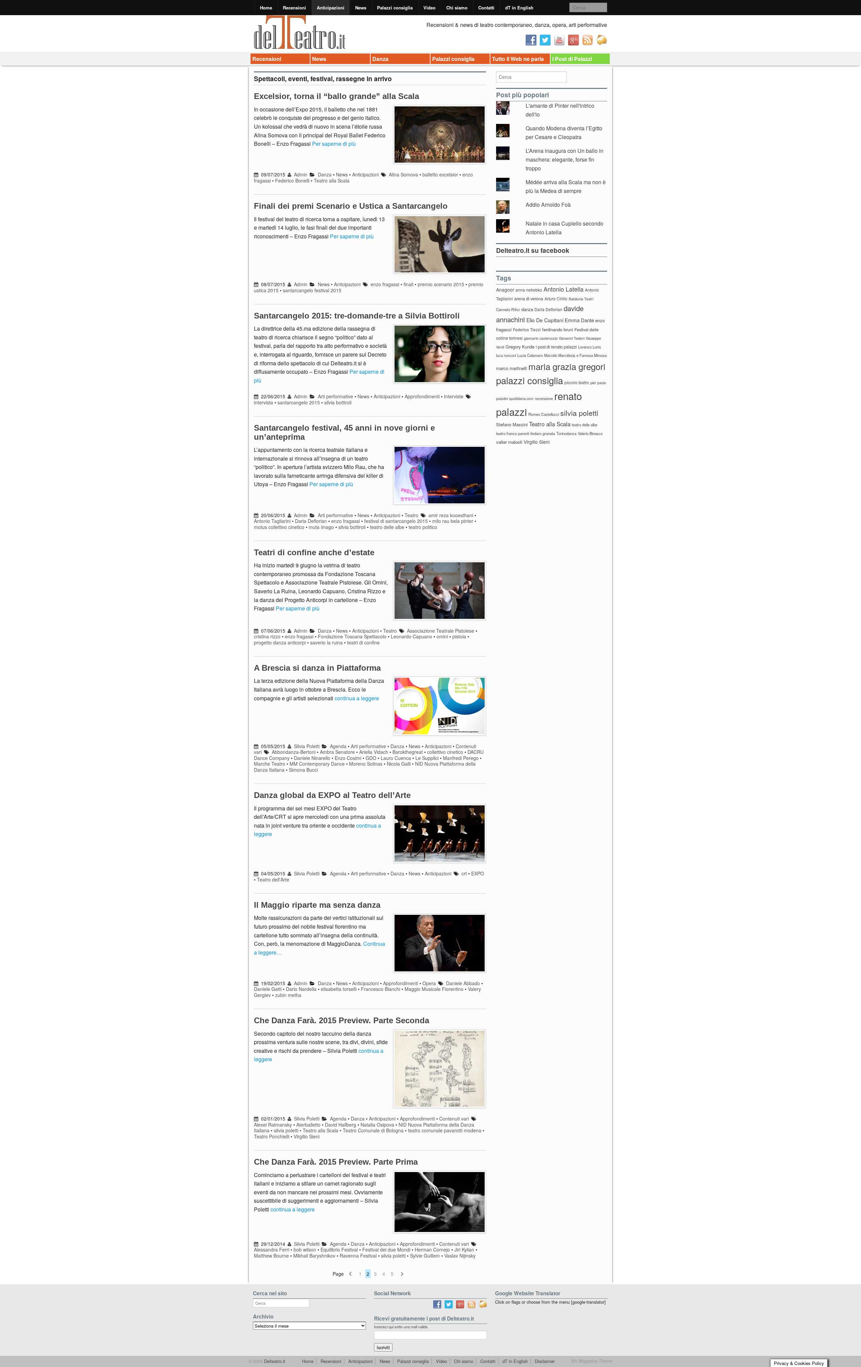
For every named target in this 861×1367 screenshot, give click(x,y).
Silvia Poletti (306, 746)
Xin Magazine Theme (591, 1361)
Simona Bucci (303, 769)
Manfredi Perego (461, 758)
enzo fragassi (385, 284)
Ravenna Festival (358, 1255)
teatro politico (423, 527)
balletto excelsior (440, 174)
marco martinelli (511, 368)
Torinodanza (566, 433)
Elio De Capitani (544, 320)
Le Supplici (427, 758)
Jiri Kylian (464, 1249)
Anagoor (505, 289)
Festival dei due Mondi (386, 1249)
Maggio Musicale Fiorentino (434, 989)
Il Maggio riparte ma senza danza (317, 904)
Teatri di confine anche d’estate (314, 552)
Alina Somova (403, 174)
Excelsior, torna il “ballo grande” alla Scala (336, 96)
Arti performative (335, 396)
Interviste (453, 396)
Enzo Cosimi (348, 758)
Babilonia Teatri (581, 298)
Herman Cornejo (432, 1249)
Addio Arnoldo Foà (548, 204)
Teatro (411, 515)
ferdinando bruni (557, 329)
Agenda (338, 746)
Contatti (486, 7)
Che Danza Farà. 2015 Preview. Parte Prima (336, 1161)
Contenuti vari (454, 1118)
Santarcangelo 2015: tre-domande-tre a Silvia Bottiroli (357, 315)
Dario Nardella (301, 989)
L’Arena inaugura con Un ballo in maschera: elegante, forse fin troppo (564, 159)
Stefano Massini (512, 424)
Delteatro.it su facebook (532, 250)
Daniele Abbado (463, 983)
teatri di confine (363, 642)
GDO (371, 758)
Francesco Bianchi (380, 989)
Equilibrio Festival (339, 1249)
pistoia (459, 636)
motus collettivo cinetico (279, 527)
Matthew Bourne (271, 1255)
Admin (300, 174)
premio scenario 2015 (441, 284)
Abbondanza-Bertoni (293, 751)
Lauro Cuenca (396, 758)
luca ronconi (506, 355)
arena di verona (528, 299)
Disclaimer (545, 1361)
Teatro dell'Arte (273, 879)
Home (266, 7)
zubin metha (288, 995)
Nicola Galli (399, 763)
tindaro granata (542, 433)
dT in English (519, 7)
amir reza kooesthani (450, 515)
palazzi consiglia (529, 380)
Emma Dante (579, 320)
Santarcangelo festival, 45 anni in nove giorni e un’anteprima (344, 432)
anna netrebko (529, 290)
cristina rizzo (267, 636)
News (360, 7)
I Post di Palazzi (572, 59)
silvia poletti (286, 1130)
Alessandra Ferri (271, 1249)
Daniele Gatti (268, 989)
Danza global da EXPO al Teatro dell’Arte (332, 795)
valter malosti (509, 442)
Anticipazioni (330, 7)
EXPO (477, 873)
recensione (544, 398)
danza (527, 309)
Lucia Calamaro (530, 355)
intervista (263, 402)
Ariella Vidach (373, 751)
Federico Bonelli (292, 180)
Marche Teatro (269, 763)
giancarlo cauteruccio (541, 338)
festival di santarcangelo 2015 (396, 521)
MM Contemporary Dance (317, 763)
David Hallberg (340, 1124)
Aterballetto (308, 1124)
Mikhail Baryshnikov (314, 1255)
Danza (380, 59)
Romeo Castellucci (543, 414)
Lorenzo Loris (589, 346)
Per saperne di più (334, 143)
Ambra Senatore (337, 751)
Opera (429, 983)
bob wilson (305, 1249)
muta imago (321, 527)
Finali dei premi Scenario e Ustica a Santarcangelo (351, 205)
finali (408, 284)
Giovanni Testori (572, 338)
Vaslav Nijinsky (460, 1255)
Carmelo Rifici (508, 309)
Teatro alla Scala (331, 180)
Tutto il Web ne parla (518, 59)
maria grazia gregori (566, 366)
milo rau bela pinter (452, 521)
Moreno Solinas (365, 763)
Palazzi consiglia (395, 7)
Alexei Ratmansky (273, 1124)
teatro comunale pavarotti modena (444, 1130)
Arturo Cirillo (556, 298)
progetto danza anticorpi (280, 642)
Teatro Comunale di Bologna (373, 1130)
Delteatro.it (274, 1361)
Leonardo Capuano (411, 636)
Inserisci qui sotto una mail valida (400, 1326)
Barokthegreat (407, 751)
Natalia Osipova (377, 1124)
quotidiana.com (521, 398)
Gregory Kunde (520, 346)
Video (429, 7)
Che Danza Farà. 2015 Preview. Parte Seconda (341, 1020)
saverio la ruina (326, 642)
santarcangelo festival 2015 (312, 290)
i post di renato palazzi (556, 347)
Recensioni (294, 7)
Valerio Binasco (590, 433)
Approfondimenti (422, 396)
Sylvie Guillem (425, 1255)
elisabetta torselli (339, 989)
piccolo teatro (576, 382)
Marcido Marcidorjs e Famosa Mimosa (575, 355)
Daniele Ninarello (312, 758)
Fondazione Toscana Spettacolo (352, 636)
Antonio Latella (564, 289)
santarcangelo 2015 (298, 402)
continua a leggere (357, 698)
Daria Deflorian (311, 521)
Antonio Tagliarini (272, 521)
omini (442, 636)
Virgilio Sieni (307, 1136)
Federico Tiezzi (527, 329)
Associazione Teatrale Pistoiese (440, 630)
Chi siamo (456, 7)
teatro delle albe (387, 527)
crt (464, 873)
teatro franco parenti (512, 433)
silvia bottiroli (337, 402)
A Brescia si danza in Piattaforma (317, 667)
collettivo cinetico (445, 751)
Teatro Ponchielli (271, 1136)
